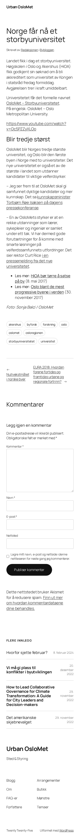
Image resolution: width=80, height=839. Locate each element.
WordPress (66, 830)
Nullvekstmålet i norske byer (17, 377)
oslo (64, 324)
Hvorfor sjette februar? (27, 652)
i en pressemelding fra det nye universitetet (29, 261)
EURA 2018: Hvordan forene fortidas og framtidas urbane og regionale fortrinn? (48, 374)
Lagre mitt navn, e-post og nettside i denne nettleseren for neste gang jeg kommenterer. (40, 556)
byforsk (32, 324)
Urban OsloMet (19, 6)
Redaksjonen (29, 50)
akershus (15, 324)
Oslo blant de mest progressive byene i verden (39, 289)
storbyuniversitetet (22, 341)
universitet (48, 341)
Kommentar (15, 446)
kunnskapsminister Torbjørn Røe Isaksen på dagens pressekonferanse (38, 202)
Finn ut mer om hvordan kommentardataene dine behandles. (34, 603)
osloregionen (34, 333)
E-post (11, 516)
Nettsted (12, 535)
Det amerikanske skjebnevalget (21, 719)
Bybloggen (47, 50)
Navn (10, 498)
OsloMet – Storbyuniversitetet (32, 103)
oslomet (14, 333)
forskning (49, 324)
